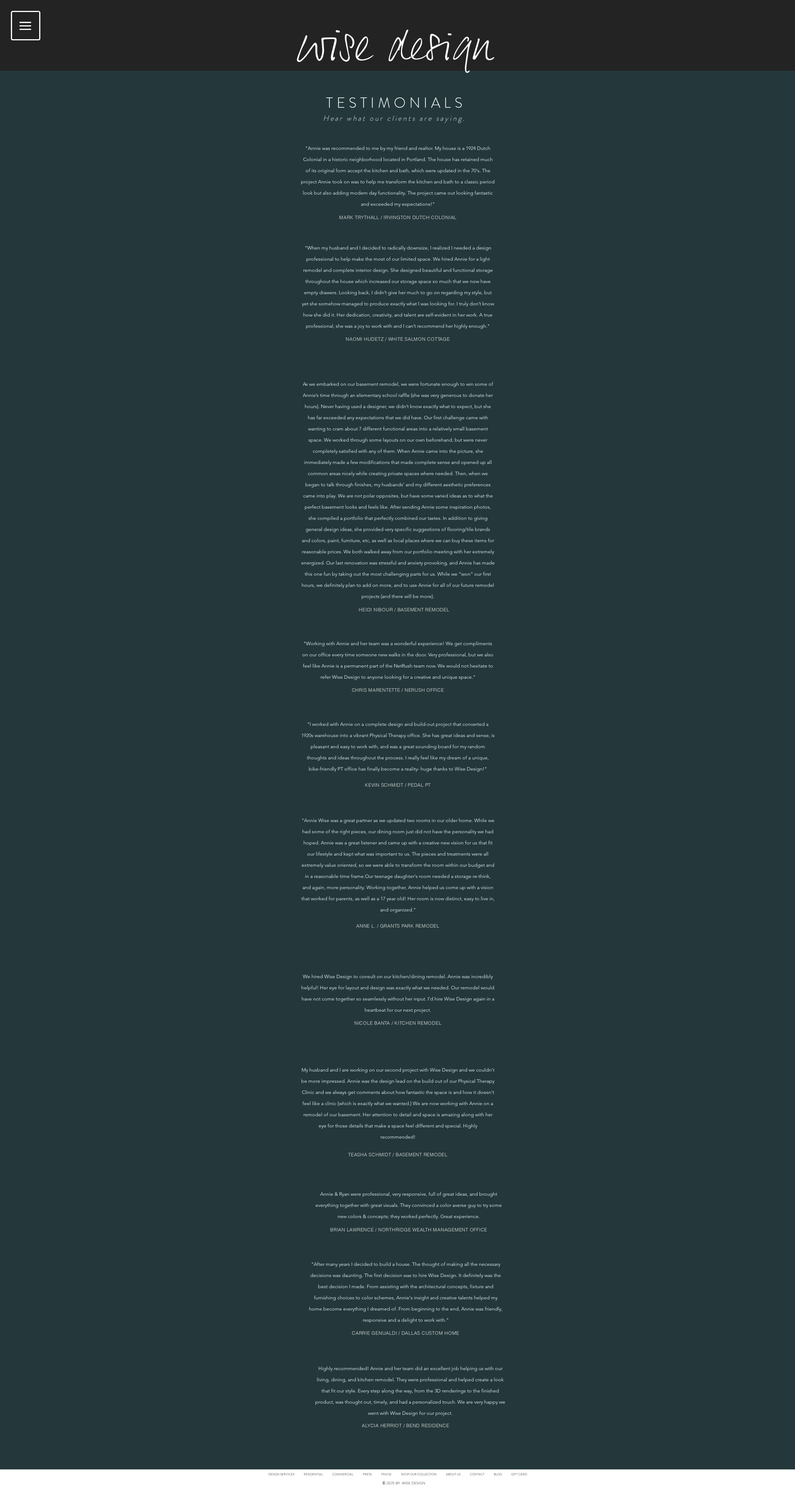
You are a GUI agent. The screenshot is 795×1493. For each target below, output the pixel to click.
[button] (25, 25)
